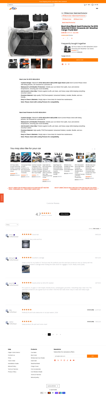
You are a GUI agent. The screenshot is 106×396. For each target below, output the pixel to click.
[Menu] (97, 8)
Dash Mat (34, 361)
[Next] (51, 34)
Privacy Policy (12, 372)
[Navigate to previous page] (45, 334)
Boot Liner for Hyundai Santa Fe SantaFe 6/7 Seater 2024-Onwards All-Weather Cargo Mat (29, 188)
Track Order (11, 361)
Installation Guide (13, 363)
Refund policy (35, 377)
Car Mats (33, 352)
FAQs (9, 358)
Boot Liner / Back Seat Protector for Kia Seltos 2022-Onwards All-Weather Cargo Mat (76, 188)
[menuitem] (87, 4)
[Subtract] (63, 38)
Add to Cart (79, 60)
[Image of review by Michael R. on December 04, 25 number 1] (26, 269)
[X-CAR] (13, 8)
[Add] (72, 38)
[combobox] (30, 4)
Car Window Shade (36, 372)
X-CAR (51, 390)
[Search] (53, 4)
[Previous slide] (92, 149)
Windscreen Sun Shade (38, 358)
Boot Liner (34, 355)
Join (92, 356)
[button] (63, 64)
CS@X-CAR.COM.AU (14, 352)
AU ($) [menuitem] (96, 4)
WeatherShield (35, 363)
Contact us (11, 355)
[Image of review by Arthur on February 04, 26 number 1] (26, 244)
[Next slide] (95, 149)
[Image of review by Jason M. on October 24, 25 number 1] (26, 296)
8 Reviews (70, 35)
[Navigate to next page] (60, 334)
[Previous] (9, 34)
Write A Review (65, 214)
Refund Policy (12, 366)
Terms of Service (13, 369)
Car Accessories (36, 369)
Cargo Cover (35, 366)
